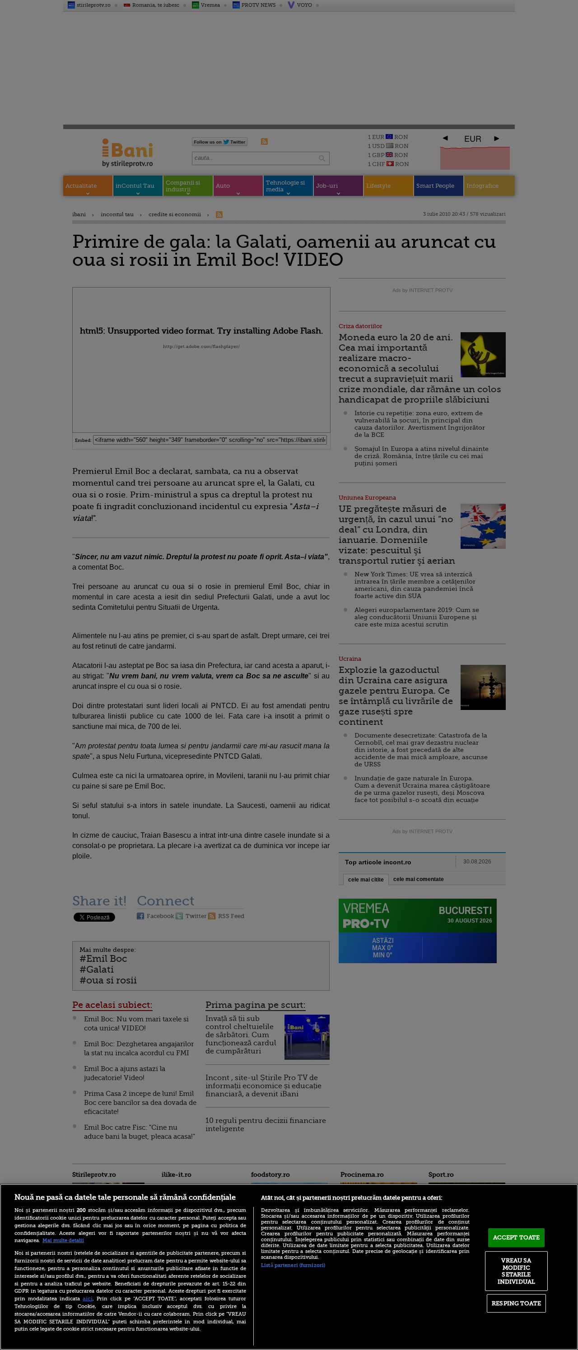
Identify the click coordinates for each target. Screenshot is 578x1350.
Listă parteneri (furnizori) (293, 1265)
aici (88, 1298)
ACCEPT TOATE (516, 1237)
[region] (289, 1267)
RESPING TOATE (516, 1303)
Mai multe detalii (63, 1240)
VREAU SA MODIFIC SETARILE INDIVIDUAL (516, 1271)
